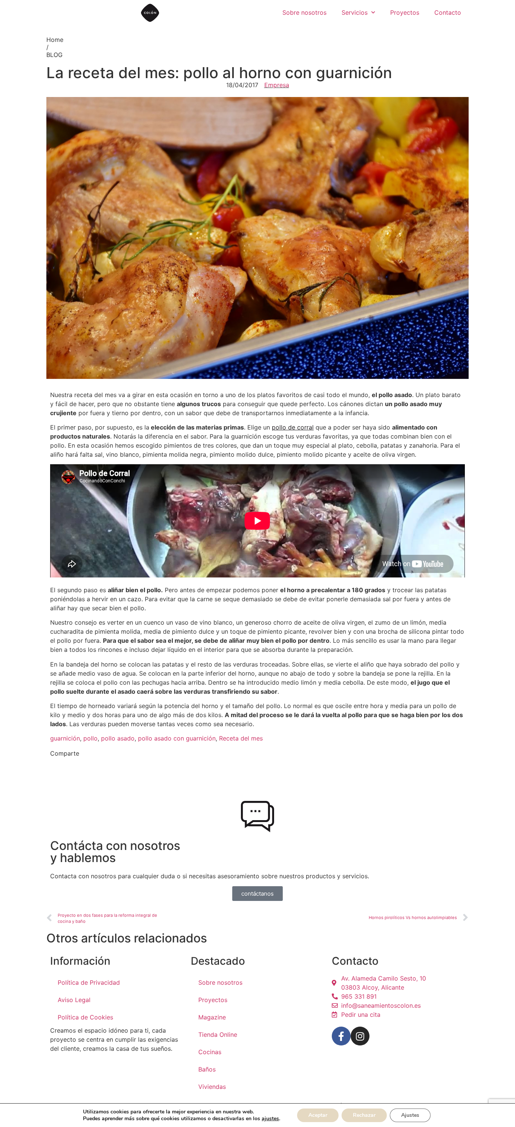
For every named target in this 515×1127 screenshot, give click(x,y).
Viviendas (212, 1086)
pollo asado (118, 738)
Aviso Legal (74, 1000)
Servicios (355, 12)
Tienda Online (217, 1034)
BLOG (54, 55)
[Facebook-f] (341, 1036)
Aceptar (317, 1115)
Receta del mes (241, 738)
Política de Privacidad (89, 982)
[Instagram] (360, 1036)
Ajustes (410, 1115)
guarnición (65, 738)
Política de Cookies (85, 1017)
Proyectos (404, 12)
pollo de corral (293, 427)
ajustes (270, 1118)
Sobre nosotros (304, 12)
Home (54, 39)
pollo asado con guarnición (177, 738)
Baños (207, 1069)
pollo (90, 738)
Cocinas (209, 1052)
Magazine (212, 1017)
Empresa (276, 85)
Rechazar (364, 1115)
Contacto (447, 12)
